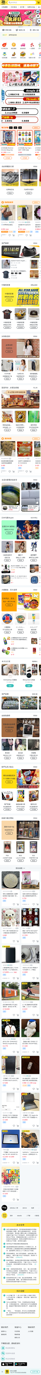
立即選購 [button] (7, 809)
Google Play (20, 1364)
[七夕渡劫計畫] (20, 17)
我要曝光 (36, 127)
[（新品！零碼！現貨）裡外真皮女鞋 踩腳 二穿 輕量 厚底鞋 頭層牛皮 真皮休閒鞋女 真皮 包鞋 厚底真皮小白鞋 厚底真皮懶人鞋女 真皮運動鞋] (34, 672)
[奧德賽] (29, 119)
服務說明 (3, 1334)
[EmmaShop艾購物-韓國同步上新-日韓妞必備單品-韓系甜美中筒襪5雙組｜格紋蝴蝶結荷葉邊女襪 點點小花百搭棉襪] (16, 667)
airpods (19, 1215)
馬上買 (35, 388)
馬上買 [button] (7, 430)
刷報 (4, 1208)
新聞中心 (3, 1331)
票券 (11, 1215)
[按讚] (17, 502)
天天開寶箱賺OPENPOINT (17, 35)
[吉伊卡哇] (29, 101)
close (3, 1372)
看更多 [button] (9, 351)
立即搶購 (7, 158)
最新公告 (17, 1337)
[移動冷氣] (11, 92)
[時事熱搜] (11, 74)
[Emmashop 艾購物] (10, 675)
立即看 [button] (9, 300)
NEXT (39, 183)
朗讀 (38, 11)
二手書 (28, 1215)
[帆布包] (11, 119)
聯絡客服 (17, 1334)
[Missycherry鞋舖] (29, 675)
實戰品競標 (34, 285)
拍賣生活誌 (31, 7)
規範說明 (19, 1257)
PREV (1, 183)
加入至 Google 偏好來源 (38, 16)
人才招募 (30, 1331)
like (10, 235)
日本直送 (14, 7)
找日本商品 (34, 518)
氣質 (32, 1208)
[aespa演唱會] (11, 111)
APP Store (7, 1364)
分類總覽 (5, 7)
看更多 (35, 166)
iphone (25, 1208)
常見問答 (17, 1331)
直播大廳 (34, 694)
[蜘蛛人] (11, 101)
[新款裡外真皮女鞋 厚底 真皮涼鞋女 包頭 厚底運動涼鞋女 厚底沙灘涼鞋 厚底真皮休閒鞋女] (26, 669)
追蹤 (10, 686)
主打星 (22, 7)
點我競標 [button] (7, 327)
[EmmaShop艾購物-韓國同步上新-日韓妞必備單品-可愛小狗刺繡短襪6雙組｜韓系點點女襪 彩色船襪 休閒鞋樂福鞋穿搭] (7, 669)
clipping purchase (13, 235)
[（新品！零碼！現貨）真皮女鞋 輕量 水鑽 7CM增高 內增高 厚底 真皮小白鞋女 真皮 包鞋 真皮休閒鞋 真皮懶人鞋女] (34, 667)
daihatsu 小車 (14, 1208)
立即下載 (35, 1372)
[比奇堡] (29, 92)
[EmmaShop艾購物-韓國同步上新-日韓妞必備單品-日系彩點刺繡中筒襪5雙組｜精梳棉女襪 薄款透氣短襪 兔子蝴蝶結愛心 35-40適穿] (16, 672)
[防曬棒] (29, 111)
